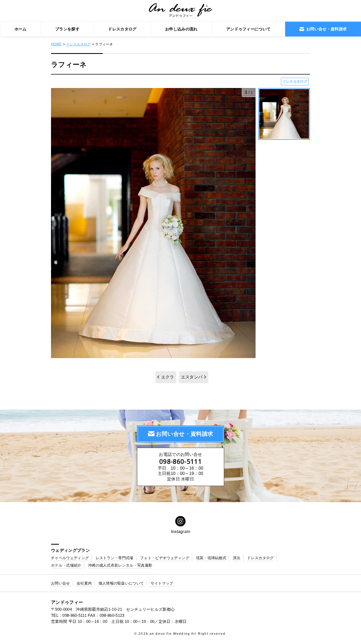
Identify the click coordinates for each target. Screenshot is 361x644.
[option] (153, 223)
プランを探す (67, 29)
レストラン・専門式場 (114, 558)
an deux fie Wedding (170, 634)
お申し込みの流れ (181, 29)
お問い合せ (60, 583)
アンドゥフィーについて (248, 29)
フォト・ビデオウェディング (164, 558)
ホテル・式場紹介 (66, 565)
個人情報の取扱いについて (121, 583)
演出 (236, 558)
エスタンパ (192, 377)
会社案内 (84, 583)
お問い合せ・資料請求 (184, 434)
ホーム (21, 29)
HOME (56, 44)
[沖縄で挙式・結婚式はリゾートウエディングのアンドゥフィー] (180, 14)
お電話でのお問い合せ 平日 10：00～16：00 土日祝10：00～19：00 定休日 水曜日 (180, 466)
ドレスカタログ (122, 29)
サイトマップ (162, 583)
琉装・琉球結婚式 (211, 558)
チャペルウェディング (70, 558)
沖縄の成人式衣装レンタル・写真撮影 (120, 565)
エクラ (167, 377)
